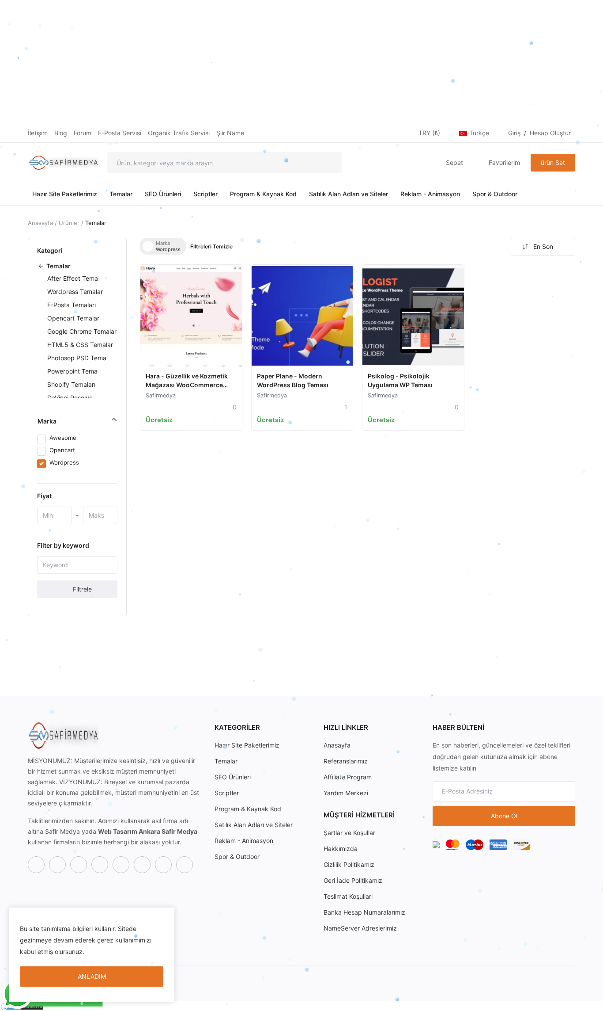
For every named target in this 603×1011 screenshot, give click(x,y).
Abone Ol (504, 816)
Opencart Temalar (73, 318)
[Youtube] (121, 864)
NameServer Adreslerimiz (360, 928)
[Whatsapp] (99, 864)
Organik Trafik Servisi (179, 133)
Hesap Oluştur (550, 133)
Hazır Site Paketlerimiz (64, 194)
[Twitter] (57, 864)
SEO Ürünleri (163, 194)
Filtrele (81, 589)
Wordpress (64, 462)
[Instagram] (78, 864)
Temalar (120, 194)
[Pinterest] (142, 864)
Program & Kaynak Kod (263, 194)
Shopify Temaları (71, 384)
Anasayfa (40, 222)
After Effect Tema (72, 278)
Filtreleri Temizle (211, 246)
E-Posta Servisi (119, 133)
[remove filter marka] (148, 246)
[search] (328, 163)
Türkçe (480, 133)
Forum (82, 133)
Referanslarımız (346, 761)
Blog (60, 133)
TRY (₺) (430, 133)
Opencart (62, 450)
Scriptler (205, 194)
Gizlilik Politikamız (349, 864)
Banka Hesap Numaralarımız (364, 912)
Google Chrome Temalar (82, 331)
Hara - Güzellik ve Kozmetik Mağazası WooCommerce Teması (187, 384)
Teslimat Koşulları (348, 896)
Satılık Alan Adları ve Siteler (348, 194)
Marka (47, 421)
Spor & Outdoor (494, 194)
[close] (166, 916)
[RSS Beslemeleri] (184, 864)
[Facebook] (36, 864)
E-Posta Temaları (71, 305)
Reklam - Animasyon (430, 194)
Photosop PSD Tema (76, 358)
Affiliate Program (348, 777)
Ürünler (69, 222)
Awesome (62, 437)
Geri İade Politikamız (353, 880)
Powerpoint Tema (72, 371)
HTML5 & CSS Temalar (80, 344)
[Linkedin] (163, 864)
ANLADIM (92, 976)
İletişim (38, 133)
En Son (543, 246)
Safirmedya (161, 395)
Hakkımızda (341, 848)
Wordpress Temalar (75, 291)
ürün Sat (553, 162)
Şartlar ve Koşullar (349, 832)
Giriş (514, 133)
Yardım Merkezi (346, 793)
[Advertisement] (265, 62)
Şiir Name (230, 133)
